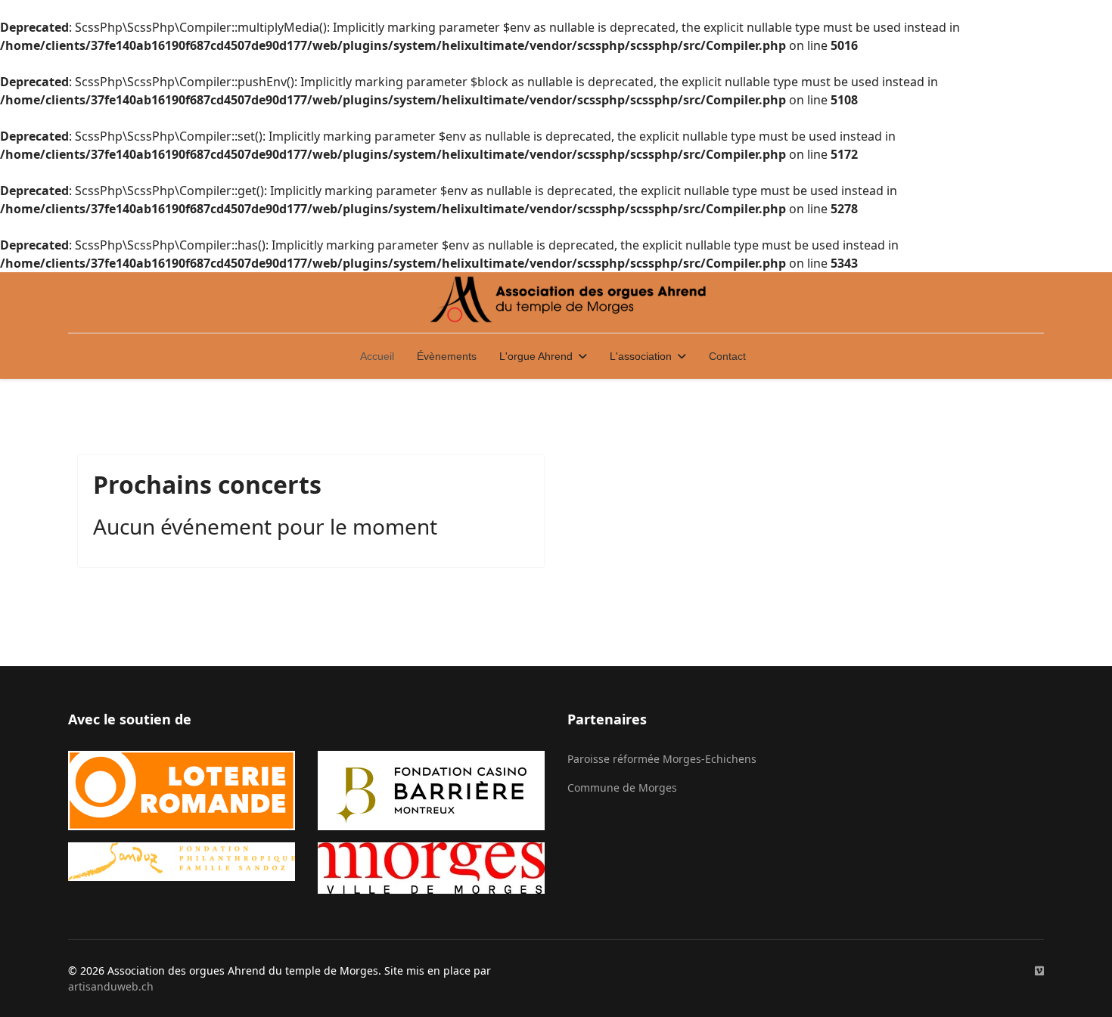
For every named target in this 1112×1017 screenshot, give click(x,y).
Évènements (447, 356)
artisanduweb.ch (111, 986)
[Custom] (1039, 970)
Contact (727, 356)
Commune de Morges (622, 787)
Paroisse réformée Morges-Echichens (661, 759)
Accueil (377, 356)
